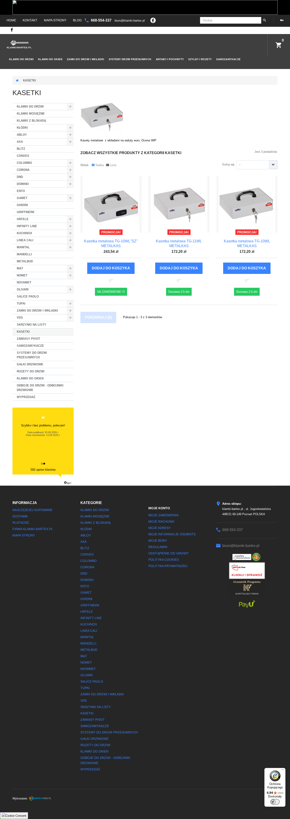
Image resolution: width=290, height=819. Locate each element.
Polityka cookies (163, 559)
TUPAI (21, 303)
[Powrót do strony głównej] (17, 80)
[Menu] (282, 770)
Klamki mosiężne (31, 113)
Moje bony (157, 540)
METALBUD (25, 261)
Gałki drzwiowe (30, 364)
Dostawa (20, 516)
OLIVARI (23, 289)
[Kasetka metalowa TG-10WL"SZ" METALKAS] (111, 204)
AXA (20, 141)
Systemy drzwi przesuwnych (130, 59)
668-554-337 (101, 20)
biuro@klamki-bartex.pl (130, 20)
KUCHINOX (24, 233)
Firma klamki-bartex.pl (32, 529)
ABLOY (22, 134)
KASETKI (23, 331)
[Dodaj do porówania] (111, 281)
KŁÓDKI (22, 127)
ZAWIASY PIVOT (28, 338)
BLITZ (21, 148)
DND (20, 177)
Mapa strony (55, 20)
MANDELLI (24, 254)
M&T (20, 268)
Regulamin (157, 547)
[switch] (275, 801)
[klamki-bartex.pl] (19, 44)
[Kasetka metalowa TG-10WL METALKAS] (247, 204)
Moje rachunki (161, 521)
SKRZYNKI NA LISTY (31, 324)
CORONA (23, 170)
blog (77, 20)
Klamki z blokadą (31, 120)
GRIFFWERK (25, 212)
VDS (20, 317)
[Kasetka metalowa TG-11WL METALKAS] (179, 204)
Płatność (20, 522)
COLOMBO (24, 163)
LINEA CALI (25, 240)
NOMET (22, 275)
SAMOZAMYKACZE (228, 59)
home (11, 20)
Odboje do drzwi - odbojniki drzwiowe (40, 388)
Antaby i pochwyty (170, 59)
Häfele (23, 219)
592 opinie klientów (43, 469)
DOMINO (23, 184)
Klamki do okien (50, 59)
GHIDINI (22, 205)
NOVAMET (24, 282)
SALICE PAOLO (28, 296)
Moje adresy (159, 528)
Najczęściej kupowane (32, 510)
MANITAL (23, 247)
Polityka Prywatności (167, 566)
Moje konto (159, 508)
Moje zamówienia (163, 515)
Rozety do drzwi (30, 371)
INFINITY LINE (27, 226)
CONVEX (23, 155)
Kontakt (30, 20)
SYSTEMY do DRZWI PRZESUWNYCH (32, 355)
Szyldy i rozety (200, 59)
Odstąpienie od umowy (168, 553)
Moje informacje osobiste (172, 534)
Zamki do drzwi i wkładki (85, 59)
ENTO (21, 191)
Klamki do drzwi (21, 59)
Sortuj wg (228, 164)
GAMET (22, 198)
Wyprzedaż (26, 397)
